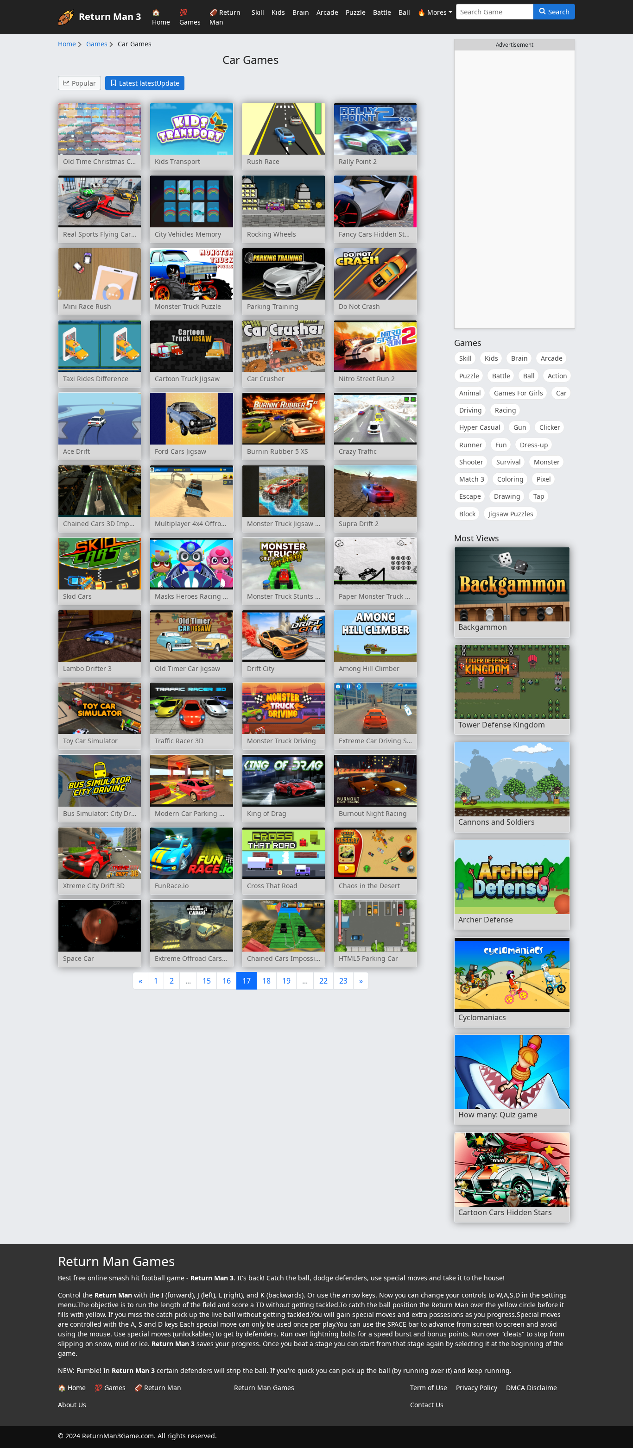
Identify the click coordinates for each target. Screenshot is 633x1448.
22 (323, 981)
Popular (84, 83)
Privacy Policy (476, 1387)
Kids (278, 12)
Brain (300, 12)
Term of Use (428, 1387)
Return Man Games (264, 1387)
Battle (382, 12)
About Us (72, 1404)
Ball (404, 12)
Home (67, 43)
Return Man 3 (110, 16)
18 (266, 981)
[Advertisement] (515, 189)
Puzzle (356, 12)
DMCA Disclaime (531, 1387)
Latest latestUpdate (149, 83)
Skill (258, 12)
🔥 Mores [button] (432, 12)
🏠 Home (161, 17)
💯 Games (190, 17)
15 (207, 981)
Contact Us (426, 1404)
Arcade (327, 12)
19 (286, 981)
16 (226, 981)
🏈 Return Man (225, 17)
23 (343, 981)
